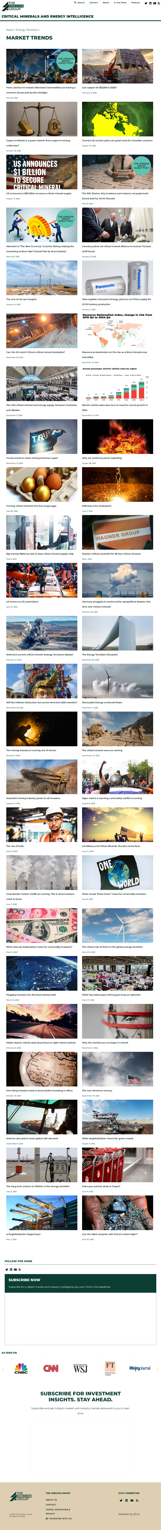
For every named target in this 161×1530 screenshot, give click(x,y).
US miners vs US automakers (22, 549)
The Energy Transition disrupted (100, 602)
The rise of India (15, 794)
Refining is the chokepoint (96, 453)
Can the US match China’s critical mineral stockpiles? (35, 300)
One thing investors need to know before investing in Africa (39, 1038)
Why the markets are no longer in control (105, 990)
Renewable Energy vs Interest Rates (102, 650)
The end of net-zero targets (21, 247)
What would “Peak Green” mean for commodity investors (114, 841)
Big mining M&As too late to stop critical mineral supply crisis (40, 501)
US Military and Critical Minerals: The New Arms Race (111, 794)
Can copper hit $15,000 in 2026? (99, 35)
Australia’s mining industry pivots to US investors (33, 746)
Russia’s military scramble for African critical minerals (111, 501)
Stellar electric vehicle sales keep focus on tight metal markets (41, 990)
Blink (136, 1462)
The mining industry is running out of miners (31, 698)
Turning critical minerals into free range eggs (31, 453)
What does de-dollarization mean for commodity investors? (39, 894)
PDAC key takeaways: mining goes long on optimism (111, 942)
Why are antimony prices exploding (102, 405)
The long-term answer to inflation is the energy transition (38, 1134)
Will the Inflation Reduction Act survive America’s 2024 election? (41, 650)
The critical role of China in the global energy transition (112, 894)
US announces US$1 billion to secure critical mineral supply (38, 141)
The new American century (97, 1038)
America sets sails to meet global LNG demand (32, 1086)
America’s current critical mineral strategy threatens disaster (39, 602)
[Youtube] (155, 3)
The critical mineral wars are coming (102, 698)
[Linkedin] (150, 3)
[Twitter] (146, 3)
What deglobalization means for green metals (107, 1086)
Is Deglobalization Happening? (23, 1182)
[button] (3, 1317)
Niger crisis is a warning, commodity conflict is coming (112, 746)
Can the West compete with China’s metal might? (110, 1182)
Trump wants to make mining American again (32, 405)
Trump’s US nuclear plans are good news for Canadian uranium (117, 88)
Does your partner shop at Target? (101, 1134)
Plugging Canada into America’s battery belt (31, 942)
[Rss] (159, 3)
